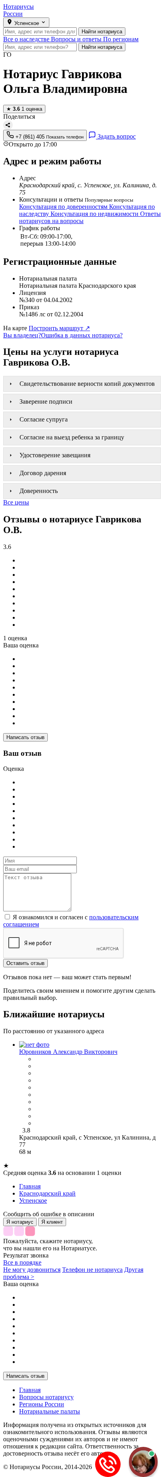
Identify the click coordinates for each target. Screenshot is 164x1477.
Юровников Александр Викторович (68, 1051)
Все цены (16, 502)
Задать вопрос (116, 136)
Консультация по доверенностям (64, 206)
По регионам (121, 39)
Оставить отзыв (25, 963)
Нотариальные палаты (49, 1411)
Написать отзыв (25, 737)
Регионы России (41, 1404)
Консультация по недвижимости (95, 213)
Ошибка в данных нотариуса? (82, 335)
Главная (30, 1389)
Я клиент (52, 1222)
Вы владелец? (22, 335)
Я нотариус (19, 1222)
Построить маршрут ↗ (59, 328)
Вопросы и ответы (77, 39)
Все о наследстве (27, 39)
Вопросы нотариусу (46, 1397)
